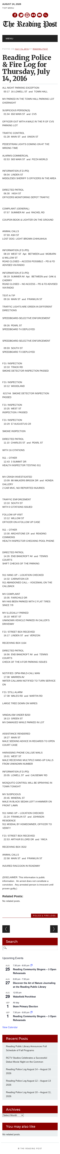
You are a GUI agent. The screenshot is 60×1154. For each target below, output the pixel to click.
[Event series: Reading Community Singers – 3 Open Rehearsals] (31, 965)
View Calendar (10, 1027)
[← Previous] (6, 929)
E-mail (39, 15)
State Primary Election (25, 1006)
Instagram (27, 15)
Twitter (21, 15)
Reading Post (40, 49)
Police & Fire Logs (44, 915)
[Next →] (54, 929)
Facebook (14, 15)
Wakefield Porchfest (24, 996)
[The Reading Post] (30, 27)
